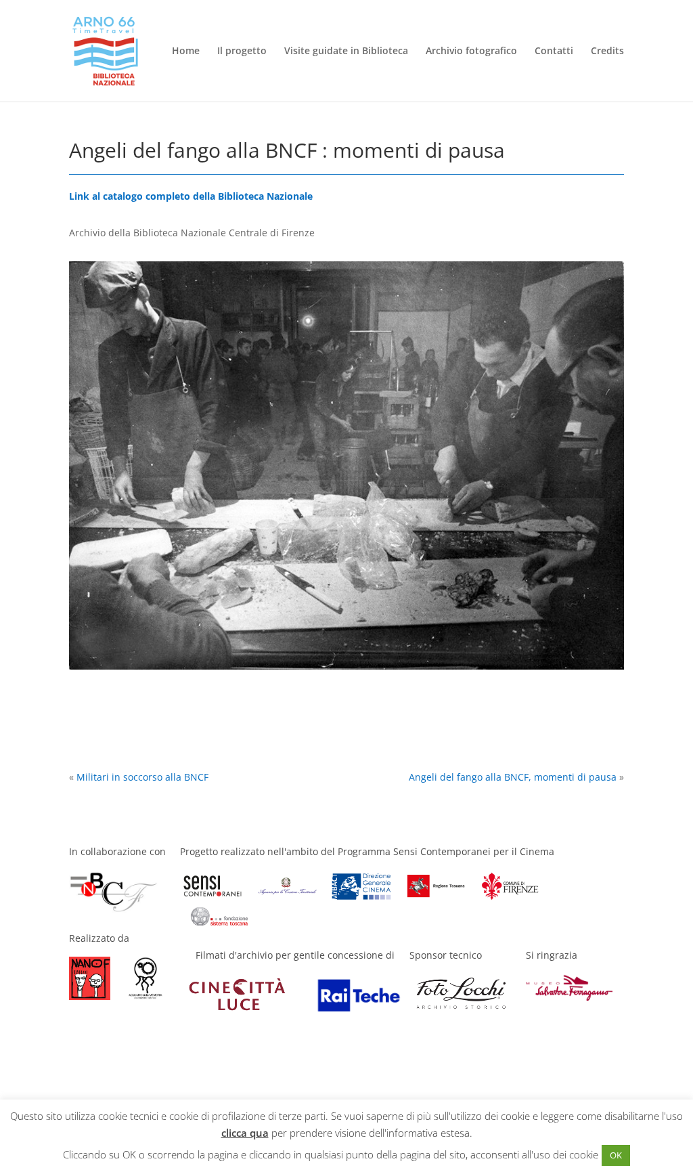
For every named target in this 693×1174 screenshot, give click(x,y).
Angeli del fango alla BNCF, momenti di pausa (513, 776)
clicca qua (245, 1132)
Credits (607, 51)
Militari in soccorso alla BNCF (142, 776)
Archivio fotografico (471, 51)
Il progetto (242, 51)
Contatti (554, 51)
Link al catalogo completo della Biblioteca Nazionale (191, 196)
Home (186, 51)
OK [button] (616, 1155)
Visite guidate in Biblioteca (346, 51)
